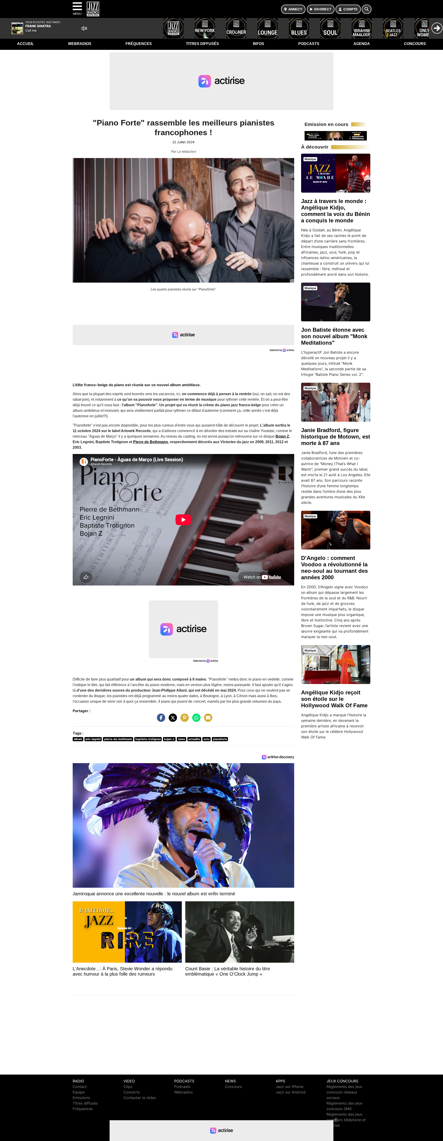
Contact (80, 1086)
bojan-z (169, 739)
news (181, 739)
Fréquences (139, 44)
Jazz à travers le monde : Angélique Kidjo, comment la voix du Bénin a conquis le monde (335, 211)
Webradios (79, 44)
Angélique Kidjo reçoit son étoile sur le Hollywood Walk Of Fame (334, 698)
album (78, 739)
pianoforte (220, 739)
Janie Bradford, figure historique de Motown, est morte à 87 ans (335, 436)
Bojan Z (282, 436)
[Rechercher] (366, 9)
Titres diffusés (202, 44)
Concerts (131, 1092)
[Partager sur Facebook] (160, 720)
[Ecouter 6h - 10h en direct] (336, 135)
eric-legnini (93, 739)
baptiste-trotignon (148, 739)
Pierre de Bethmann (150, 442)
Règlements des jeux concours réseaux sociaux (344, 1092)
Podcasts (308, 44)
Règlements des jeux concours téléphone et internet (346, 1120)
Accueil (25, 44)
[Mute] (84, 28)
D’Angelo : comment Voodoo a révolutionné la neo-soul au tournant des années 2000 (334, 567)
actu (207, 739)
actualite (194, 739)
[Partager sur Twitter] (171, 720)
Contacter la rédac (139, 1097)
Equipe (79, 1092)
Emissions (81, 1097)
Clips (127, 1086)
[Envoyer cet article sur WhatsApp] (195, 720)
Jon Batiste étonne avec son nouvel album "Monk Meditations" (334, 336)
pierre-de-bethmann (118, 739)
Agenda (361, 44)
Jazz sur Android (290, 1092)
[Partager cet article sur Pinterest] (183, 720)
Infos (258, 44)
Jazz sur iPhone (289, 1086)
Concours (415, 44)
